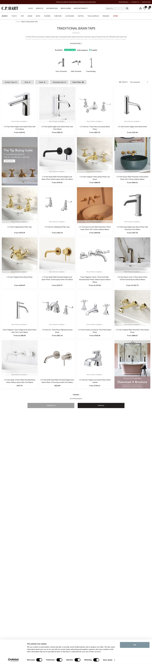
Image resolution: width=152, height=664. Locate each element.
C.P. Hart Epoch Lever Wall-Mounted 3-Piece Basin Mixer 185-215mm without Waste (95, 228)
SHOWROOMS (52, 8)
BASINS (30, 16)
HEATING (81, 16)
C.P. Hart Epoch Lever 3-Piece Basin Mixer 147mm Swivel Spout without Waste (132, 278)
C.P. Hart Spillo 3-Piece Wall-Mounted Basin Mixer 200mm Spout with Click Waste (19, 381)
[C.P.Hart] (10, 9)
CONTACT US (135, 2)
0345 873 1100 (146, 2)
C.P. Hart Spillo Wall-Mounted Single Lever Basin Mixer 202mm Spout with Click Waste (57, 178)
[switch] (59, 660)
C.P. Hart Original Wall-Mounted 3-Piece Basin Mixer (132, 331)
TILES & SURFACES (93, 16)
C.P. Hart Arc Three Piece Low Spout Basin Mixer (95, 128)
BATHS (38, 16)
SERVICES (39, 8)
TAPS (22, 16)
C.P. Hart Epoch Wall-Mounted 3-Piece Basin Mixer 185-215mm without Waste (132, 178)
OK (135, 645)
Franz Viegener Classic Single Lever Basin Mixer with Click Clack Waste (20, 331)
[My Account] (140, 8)
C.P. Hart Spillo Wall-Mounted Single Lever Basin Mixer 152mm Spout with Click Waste (57, 278)
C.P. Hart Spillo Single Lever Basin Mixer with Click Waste (57, 128)
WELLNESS (106, 16)
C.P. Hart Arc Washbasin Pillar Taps (57, 227)
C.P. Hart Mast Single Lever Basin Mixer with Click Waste (19, 128)
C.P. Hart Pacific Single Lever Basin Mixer (132, 126)
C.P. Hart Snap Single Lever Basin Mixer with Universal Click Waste (132, 228)
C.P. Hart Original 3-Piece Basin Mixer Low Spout (95, 178)
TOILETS (14, 16)
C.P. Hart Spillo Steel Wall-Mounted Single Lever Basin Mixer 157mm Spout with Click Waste (57, 381)
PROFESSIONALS (123, 2)
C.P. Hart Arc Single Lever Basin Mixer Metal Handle (95, 381)
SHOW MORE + (76, 43)
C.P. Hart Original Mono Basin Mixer (20, 277)
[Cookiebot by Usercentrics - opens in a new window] (13, 660)
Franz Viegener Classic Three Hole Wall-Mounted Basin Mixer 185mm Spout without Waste (95, 279)
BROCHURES (66, 8)
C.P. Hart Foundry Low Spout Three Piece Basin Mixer (94, 331)
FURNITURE (58, 16)
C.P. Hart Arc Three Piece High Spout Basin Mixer (57, 331)
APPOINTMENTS (80, 8)
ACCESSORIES (69, 16)
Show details (107, 660)
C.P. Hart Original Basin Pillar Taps (19, 227)
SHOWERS (47, 16)
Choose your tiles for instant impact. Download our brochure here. (76, 2)
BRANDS (5, 16)
